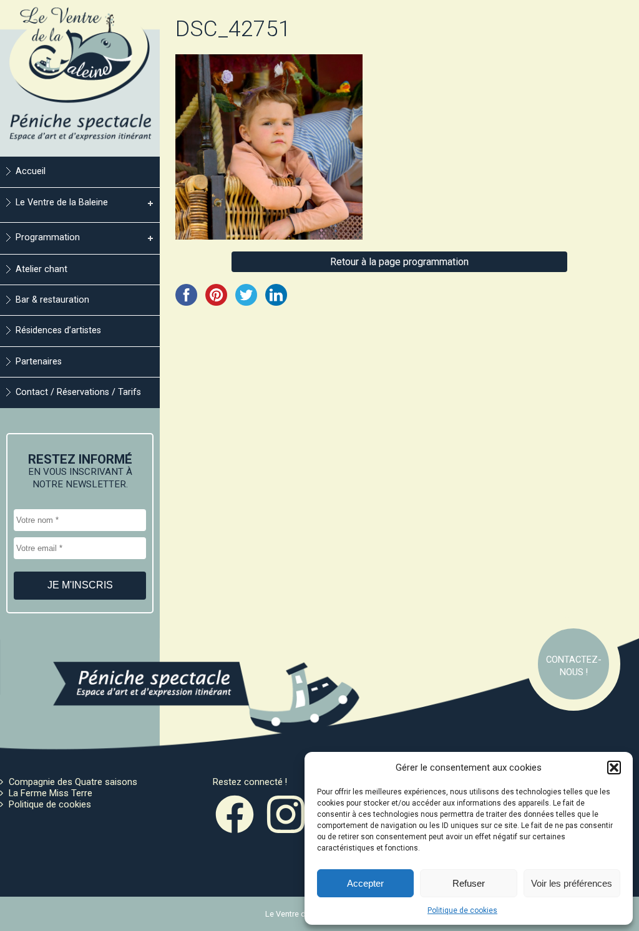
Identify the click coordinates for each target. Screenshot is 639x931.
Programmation (48, 237)
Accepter (365, 883)
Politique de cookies (462, 910)
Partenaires (39, 361)
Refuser (468, 883)
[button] (614, 767)
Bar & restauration (52, 300)
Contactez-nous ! (574, 666)
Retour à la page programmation (399, 262)
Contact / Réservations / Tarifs (78, 392)
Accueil (31, 171)
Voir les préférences (571, 883)
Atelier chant (41, 269)
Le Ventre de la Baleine (62, 202)
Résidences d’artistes (58, 330)
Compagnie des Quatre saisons (73, 781)
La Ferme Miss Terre (50, 793)
